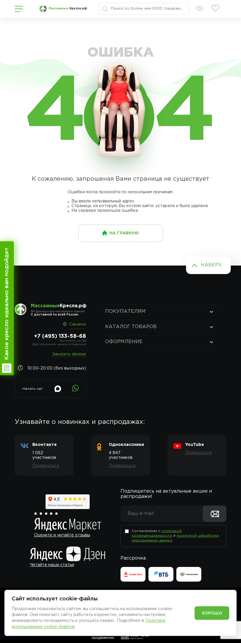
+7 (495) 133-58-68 (60, 336)
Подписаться (45, 466)
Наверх (211, 265)
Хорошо (212, 613)
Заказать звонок (69, 354)
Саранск (77, 324)
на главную (124, 233)
